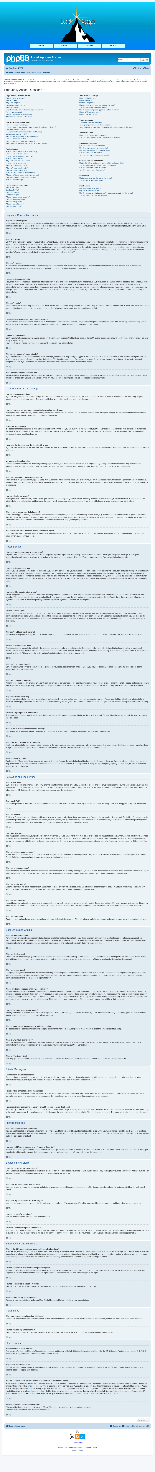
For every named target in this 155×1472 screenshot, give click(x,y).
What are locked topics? (14, 204)
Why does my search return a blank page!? (95, 150)
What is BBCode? (12, 187)
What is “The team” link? (88, 114)
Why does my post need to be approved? (21, 177)
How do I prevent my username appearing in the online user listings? (31, 127)
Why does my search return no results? (93, 148)
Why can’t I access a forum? (16, 165)
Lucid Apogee (77, 1442)
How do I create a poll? (14, 158)
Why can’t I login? (12, 107)
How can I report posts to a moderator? (20, 172)
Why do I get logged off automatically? (19, 114)
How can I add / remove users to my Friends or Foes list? (100, 137)
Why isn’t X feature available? (89, 190)
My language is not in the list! (16, 134)
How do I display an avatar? (16, 139)
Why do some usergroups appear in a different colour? (99, 110)
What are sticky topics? (14, 202)
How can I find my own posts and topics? (94, 155)
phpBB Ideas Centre (116, 1367)
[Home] (18, 58)
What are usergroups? (87, 103)
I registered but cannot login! (16, 105)
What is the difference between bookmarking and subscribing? (101, 163)
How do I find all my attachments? (91, 180)
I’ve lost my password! (14, 112)
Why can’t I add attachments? (17, 168)
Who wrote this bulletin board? (90, 188)
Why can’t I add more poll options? (18, 161)
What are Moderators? (87, 100)
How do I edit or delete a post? (17, 154)
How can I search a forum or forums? (92, 145)
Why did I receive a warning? (16, 170)
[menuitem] (20, 68)
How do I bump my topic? (15, 180)
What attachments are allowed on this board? (95, 178)
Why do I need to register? (15, 98)
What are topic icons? (14, 206)
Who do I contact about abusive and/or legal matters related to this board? (106, 193)
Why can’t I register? (13, 103)
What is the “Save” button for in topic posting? (22, 175)
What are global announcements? (18, 197)
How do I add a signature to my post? (19, 156)
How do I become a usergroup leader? (93, 107)
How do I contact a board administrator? (93, 195)
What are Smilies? (12, 192)
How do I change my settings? (17, 125)
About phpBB (39, 1354)
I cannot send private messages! (91, 122)
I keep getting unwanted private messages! (94, 125)
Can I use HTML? (12, 190)
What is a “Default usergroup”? (90, 112)
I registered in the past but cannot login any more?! (24, 110)
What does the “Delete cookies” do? (19, 117)
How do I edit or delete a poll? (16, 163)
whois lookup (33, 1386)
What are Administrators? (88, 98)
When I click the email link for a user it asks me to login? (26, 143)
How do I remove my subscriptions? (92, 170)
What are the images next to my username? (22, 136)
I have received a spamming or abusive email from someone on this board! (106, 127)
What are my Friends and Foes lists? (92, 135)
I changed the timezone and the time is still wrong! (24, 132)
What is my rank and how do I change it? (21, 141)
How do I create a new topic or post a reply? (22, 151)
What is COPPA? (12, 100)
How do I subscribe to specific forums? (93, 167)
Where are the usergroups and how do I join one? (97, 105)
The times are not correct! (15, 129)
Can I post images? (13, 195)
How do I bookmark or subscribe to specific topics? (98, 165)
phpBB (119, 466)
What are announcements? (16, 199)
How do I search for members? (90, 152)
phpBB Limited (74, 1351)
